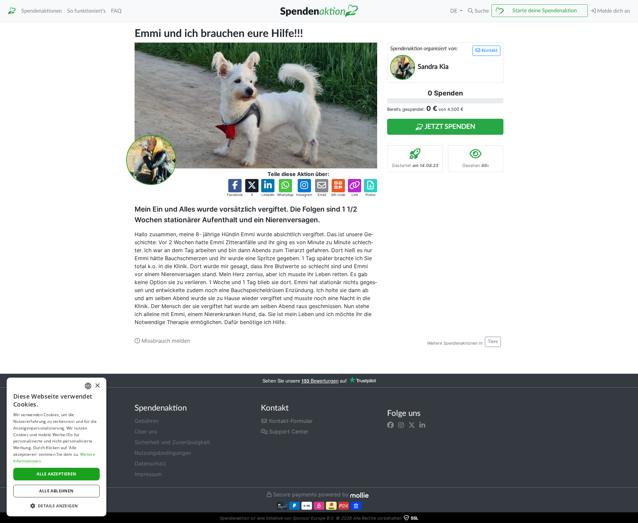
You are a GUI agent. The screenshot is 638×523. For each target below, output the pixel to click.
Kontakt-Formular (290, 421)
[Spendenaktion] (12, 11)
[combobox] (88, 386)
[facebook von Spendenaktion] (390, 425)
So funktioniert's (86, 11)
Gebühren (147, 421)
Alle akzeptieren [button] (56, 474)
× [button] (97, 385)
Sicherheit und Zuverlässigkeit (172, 442)
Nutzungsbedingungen (163, 452)
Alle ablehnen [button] (56, 491)
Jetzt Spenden (449, 126)
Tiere (493, 341)
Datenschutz (150, 463)
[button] (478, 11)
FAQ (116, 11)
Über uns (146, 431)
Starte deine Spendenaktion (544, 10)
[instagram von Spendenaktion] (401, 425)
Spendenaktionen (41, 11)
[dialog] (56, 447)
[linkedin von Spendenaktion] (422, 425)
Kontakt (488, 50)
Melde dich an (613, 11)
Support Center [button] (287, 431)
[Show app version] (633, 518)
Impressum (148, 474)
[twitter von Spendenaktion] (411, 425)
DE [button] (454, 11)
